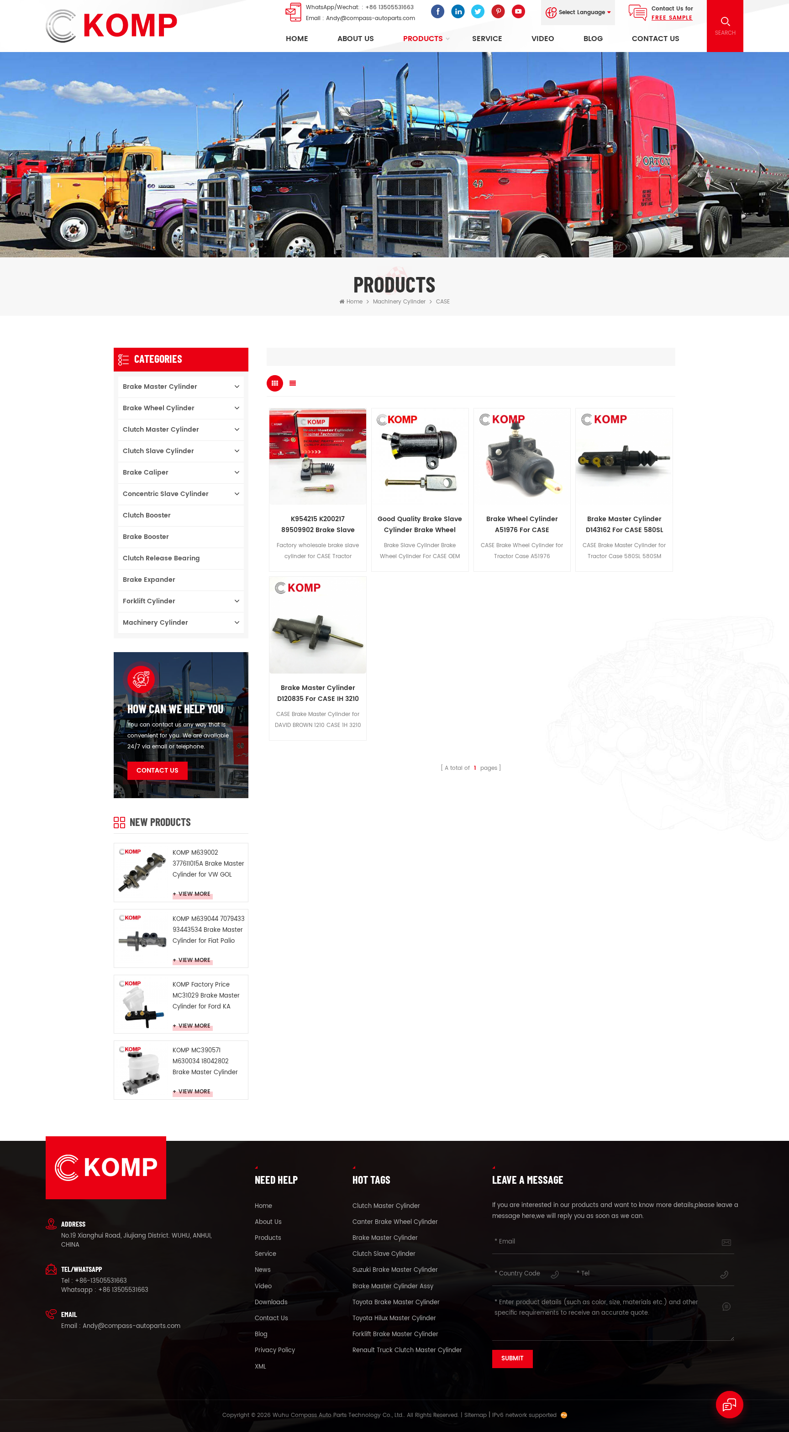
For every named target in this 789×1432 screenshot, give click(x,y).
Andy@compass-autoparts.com (370, 18)
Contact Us (655, 39)
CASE (443, 302)
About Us (355, 39)
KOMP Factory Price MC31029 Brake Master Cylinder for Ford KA (206, 996)
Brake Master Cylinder (160, 387)
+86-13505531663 (101, 1281)
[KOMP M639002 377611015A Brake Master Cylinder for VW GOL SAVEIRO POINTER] (142, 871)
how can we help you (175, 708)
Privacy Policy (275, 1350)
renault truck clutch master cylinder (407, 1350)
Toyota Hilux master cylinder (394, 1318)
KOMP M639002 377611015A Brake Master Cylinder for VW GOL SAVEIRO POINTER (208, 864)
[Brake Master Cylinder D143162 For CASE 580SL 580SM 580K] (624, 456)
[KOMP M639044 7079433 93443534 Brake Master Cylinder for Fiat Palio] (142, 937)
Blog (593, 39)
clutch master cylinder (386, 1206)
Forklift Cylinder (149, 601)
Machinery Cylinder (399, 302)
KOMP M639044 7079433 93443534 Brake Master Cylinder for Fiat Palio (209, 930)
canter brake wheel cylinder (395, 1222)
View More (194, 894)
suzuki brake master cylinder (395, 1270)
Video (542, 39)
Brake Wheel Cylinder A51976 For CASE (522, 524)
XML (260, 1367)
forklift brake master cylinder (395, 1334)
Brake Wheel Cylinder (159, 408)
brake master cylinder (385, 1238)
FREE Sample (672, 18)
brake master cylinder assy (392, 1286)
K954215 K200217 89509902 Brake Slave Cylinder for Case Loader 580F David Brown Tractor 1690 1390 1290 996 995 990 (317, 525)
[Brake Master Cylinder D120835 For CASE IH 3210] (317, 625)
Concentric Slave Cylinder (166, 494)
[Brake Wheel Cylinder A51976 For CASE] (522, 456)
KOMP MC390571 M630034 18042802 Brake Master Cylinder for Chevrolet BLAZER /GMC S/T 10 (205, 1062)
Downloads (271, 1302)
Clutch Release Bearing (161, 558)
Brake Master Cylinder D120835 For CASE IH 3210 (318, 693)
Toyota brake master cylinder (396, 1302)
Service (487, 39)
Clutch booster (147, 515)
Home (297, 39)
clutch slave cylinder (384, 1254)
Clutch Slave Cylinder (158, 451)
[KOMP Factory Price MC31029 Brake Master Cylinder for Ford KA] (142, 1003)
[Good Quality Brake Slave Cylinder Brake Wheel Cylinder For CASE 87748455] (420, 456)
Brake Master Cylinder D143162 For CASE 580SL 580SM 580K (624, 525)
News (263, 1270)
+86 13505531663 (389, 7)
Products (423, 39)
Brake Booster (146, 537)
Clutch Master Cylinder (161, 429)
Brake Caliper (145, 472)
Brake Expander (149, 580)
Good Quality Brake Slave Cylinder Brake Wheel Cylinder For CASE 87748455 (420, 525)
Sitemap (475, 1415)
